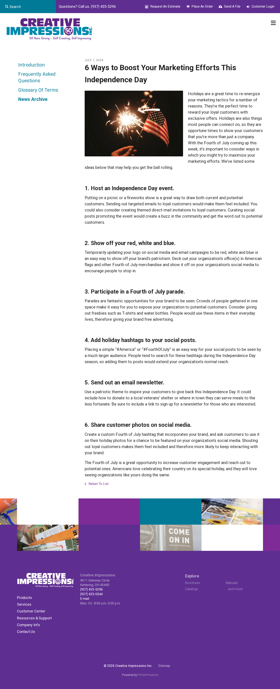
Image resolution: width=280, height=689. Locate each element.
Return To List (98, 484)
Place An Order (202, 6)
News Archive (33, 99)
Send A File (232, 6)
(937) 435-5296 (91, 589)
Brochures (192, 583)
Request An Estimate (165, 6)
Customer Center (31, 611)
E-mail (84, 599)
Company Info (28, 625)
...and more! (234, 589)
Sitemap (164, 666)
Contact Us (26, 631)
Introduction (31, 65)
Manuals (232, 583)
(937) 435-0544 (91, 594)
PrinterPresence (148, 675)
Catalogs (191, 589)
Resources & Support (34, 618)
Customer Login (263, 6)
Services (24, 604)
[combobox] (28, 6)
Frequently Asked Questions (37, 77)
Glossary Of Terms (38, 90)
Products (24, 597)
